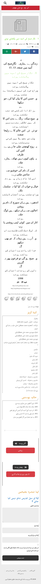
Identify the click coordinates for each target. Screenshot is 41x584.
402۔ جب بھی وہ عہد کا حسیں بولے (27, 413)
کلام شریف (34, 363)
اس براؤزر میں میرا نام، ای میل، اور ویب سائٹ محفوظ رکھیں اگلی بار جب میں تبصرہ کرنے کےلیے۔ (21, 549)
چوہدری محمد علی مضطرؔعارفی (28, 339)
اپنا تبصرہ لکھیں (34, 505)
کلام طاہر (35, 366)
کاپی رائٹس (32, 570)
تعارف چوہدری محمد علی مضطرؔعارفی (26, 332)
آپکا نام (36, 525)
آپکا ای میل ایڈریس (33, 535)
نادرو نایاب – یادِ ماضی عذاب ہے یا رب (26, 387)
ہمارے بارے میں (10, 570)
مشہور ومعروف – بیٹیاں (30, 383)
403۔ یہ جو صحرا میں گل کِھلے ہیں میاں (25, 417)
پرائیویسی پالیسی (21, 570)
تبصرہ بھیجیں (22, 43)
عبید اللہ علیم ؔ (31, 306)
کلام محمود (34, 370)
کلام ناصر (35, 373)
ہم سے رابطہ (20, 573)
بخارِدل (36, 318)
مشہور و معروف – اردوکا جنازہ (29, 376)
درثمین (36, 349)
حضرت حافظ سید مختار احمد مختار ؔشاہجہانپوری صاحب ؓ (21, 342)
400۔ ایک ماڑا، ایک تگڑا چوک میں (27, 406)
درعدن (36, 352)
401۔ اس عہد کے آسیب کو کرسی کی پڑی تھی (24, 410)
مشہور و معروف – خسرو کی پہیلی (27, 380)
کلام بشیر (35, 359)
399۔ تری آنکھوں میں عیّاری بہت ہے (26, 403)
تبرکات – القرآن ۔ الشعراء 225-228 (27, 322)
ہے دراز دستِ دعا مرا (32, 390)
